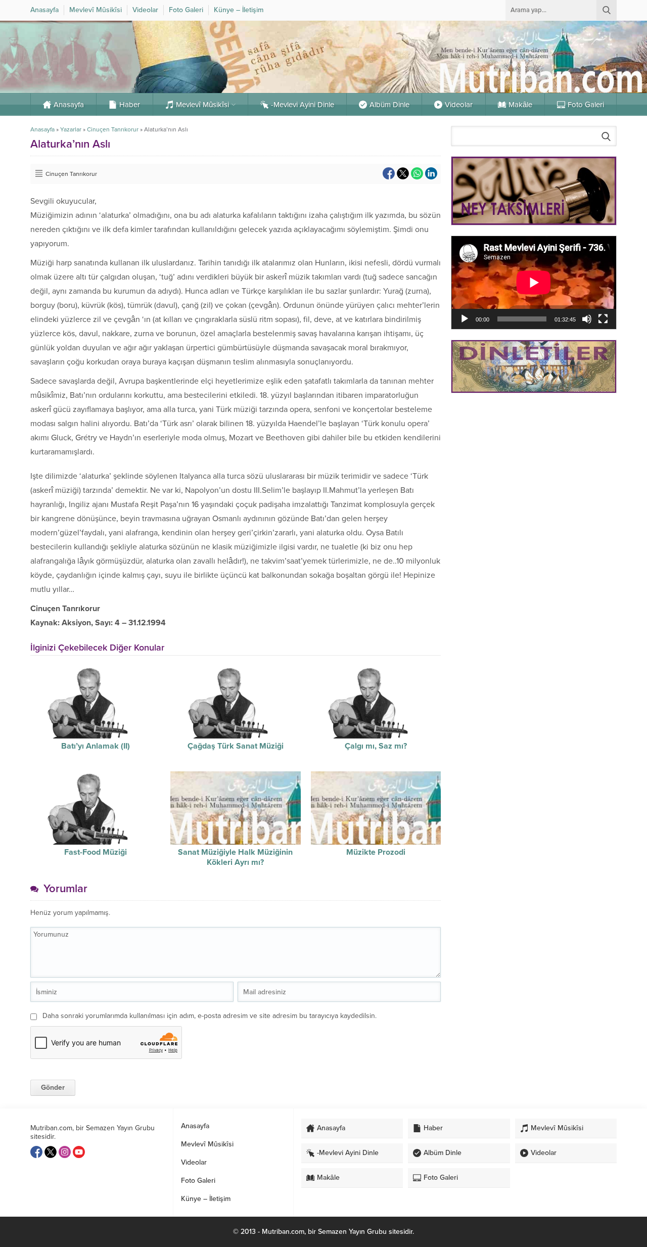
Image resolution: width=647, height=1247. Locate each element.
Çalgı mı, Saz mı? (376, 746)
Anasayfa (42, 129)
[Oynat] (464, 319)
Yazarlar (70, 129)
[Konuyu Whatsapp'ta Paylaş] (417, 173)
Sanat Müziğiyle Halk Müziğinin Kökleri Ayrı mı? (235, 857)
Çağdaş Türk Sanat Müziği (236, 746)
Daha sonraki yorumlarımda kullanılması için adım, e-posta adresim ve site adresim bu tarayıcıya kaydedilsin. (209, 1015)
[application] (533, 282)
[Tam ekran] (603, 319)
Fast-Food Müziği (95, 852)
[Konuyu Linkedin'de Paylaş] (431, 173)
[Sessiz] (587, 319)
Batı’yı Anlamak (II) (95, 746)
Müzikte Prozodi (375, 852)
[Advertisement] (534, 472)
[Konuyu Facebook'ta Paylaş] (389, 173)
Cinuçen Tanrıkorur (112, 129)
